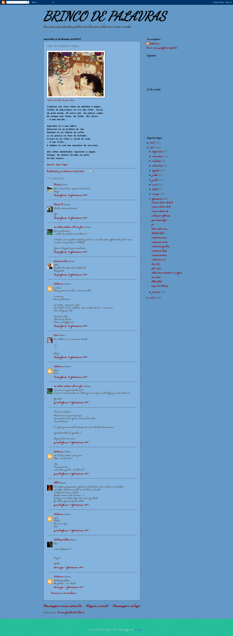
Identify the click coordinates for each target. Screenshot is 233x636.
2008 (152, 143)
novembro (158, 156)
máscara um (159, 260)
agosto (156, 170)
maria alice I (160, 211)
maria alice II (161, 207)
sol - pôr (156, 268)
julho (155, 175)
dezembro (158, 152)
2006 (152, 298)
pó (153, 224)
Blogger (139, 630)
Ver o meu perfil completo (162, 48)
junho (155, 180)
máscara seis (159, 238)
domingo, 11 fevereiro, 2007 (68, 567)
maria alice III (162, 202)
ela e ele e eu (159, 229)
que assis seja (159, 220)
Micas (57, 184)
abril (155, 189)
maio (155, 185)
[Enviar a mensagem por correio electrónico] (91, 171)
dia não (156, 264)
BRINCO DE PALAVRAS (105, 16)
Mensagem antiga (126, 606)
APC (56, 483)
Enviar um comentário (63, 593)
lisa (56, 335)
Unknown (59, 284)
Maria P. (58, 204)
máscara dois (159, 255)
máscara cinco (160, 242)
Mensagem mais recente (63, 606)
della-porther (62, 540)
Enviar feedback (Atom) (71, 612)
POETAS (157, 282)
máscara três (159, 251)
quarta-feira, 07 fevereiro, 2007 (71, 402)
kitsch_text (158, 233)
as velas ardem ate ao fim (69, 227)
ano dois (156, 277)
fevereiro (158, 199)
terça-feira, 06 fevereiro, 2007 (70, 195)
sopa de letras (160, 286)
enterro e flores (161, 216)
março (156, 194)
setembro (158, 166)
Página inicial (97, 606)
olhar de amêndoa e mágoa (167, 273)
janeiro (156, 292)
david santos (61, 261)
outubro (157, 161)
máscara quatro (161, 246)
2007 (152, 148)
